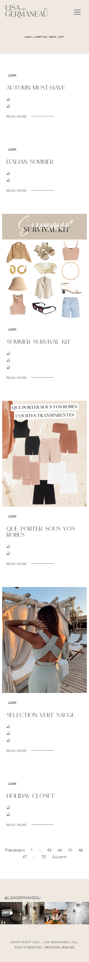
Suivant (59, 857)
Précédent (15, 850)
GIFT (61, 37)
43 (49, 850)
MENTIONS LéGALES (59, 947)
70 (43, 857)
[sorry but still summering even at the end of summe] (55, 913)
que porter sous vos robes (40, 531)
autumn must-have (35, 87)
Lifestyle (40, 37)
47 (24, 857)
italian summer (30, 161)
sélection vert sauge (40, 715)
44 (59, 850)
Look (12, 75)
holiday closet (30, 795)
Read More (16, 116)
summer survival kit (38, 341)
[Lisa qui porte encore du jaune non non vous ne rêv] (33, 913)
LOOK (28, 37)
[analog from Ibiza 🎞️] (78, 913)
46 (80, 850)
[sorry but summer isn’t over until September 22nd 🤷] (11, 913)
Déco (52, 37)
